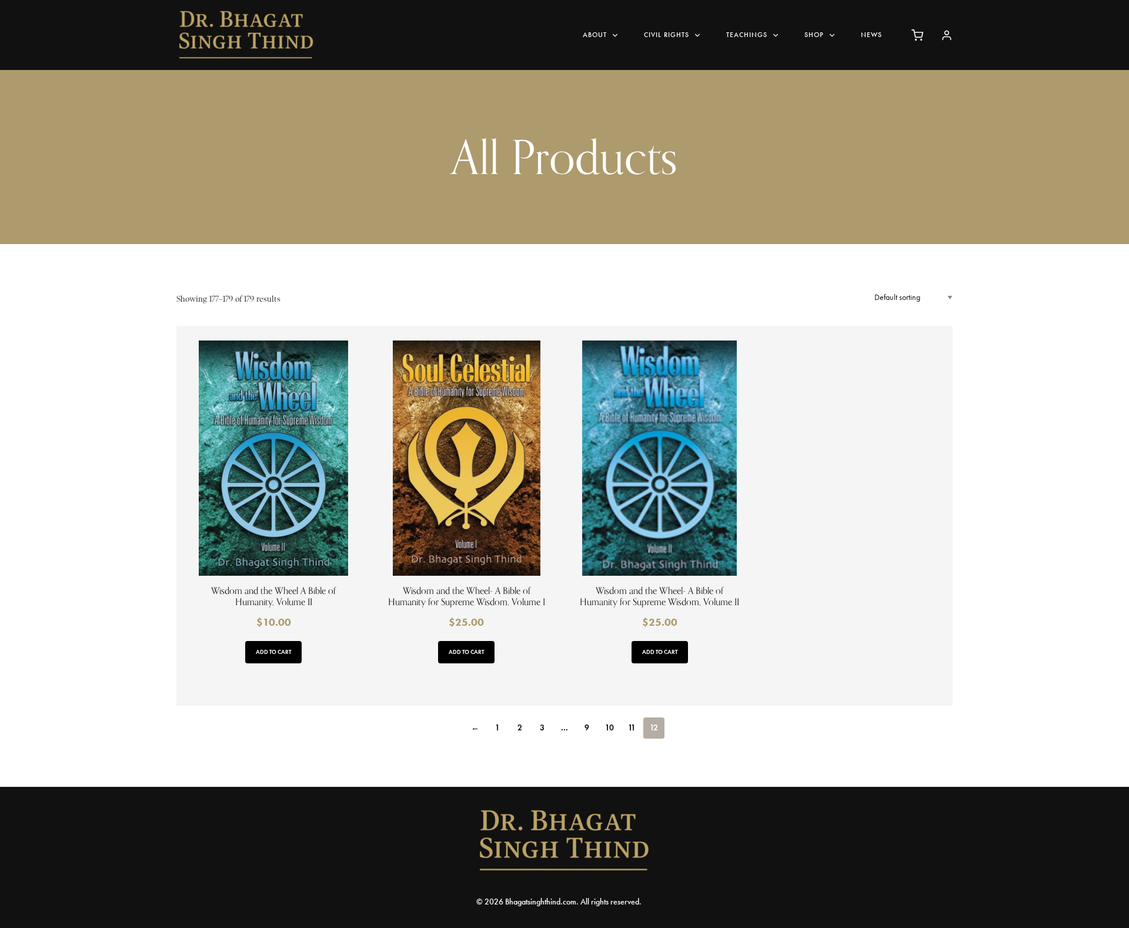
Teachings (746, 35)
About (595, 35)
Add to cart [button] (273, 652)
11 (632, 728)
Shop (814, 35)
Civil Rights (666, 35)
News (871, 35)
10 (609, 728)
